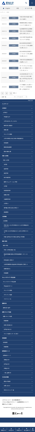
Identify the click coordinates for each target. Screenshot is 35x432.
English (8, 8)
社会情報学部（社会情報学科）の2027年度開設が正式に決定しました (26, 31)
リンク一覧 (29, 8)
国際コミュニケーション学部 (10, 182)
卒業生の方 (6, 368)
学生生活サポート (8, 286)
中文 (17, 8)
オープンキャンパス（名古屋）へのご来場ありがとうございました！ (26, 68)
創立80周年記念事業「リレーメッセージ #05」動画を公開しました (26, 54)
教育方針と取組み (8, 125)
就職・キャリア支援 (7, 316)
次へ (14, 93)
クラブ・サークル (7, 299)
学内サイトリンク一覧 (9, 390)
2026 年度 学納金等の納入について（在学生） (26, 38)
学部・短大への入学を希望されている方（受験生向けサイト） (16, 225)
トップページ (5, 104)
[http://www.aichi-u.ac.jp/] (17, 413)
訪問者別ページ (7, 355)
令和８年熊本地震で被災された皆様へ (26, 18)
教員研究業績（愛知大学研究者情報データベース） (16, 254)
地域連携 (6, 143)
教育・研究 (5, 245)
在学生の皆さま (7, 329)
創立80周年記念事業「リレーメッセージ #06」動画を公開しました (26, 45)
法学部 (5, 164)
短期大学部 (6, 195)
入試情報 (5, 221)
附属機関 (6, 273)
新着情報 (6, 320)
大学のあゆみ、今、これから (10, 121)
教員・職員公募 (7, 151)
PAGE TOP (30, 100)
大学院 (5, 203)
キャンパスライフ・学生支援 (9, 281)
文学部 (5, 186)
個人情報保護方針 (16, 399)
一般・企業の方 (7, 373)
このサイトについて (6, 399)
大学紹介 (5, 112)
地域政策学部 (7, 190)
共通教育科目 (7, 199)
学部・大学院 (6, 160)
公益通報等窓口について (22, 402)
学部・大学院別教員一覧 (9, 250)
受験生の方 (6, 359)
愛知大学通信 (7, 381)
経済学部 (6, 169)
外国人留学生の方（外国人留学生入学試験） (14, 237)
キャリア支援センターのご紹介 (11, 334)
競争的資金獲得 (8, 147)
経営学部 (6, 173)
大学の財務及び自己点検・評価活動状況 (13, 138)
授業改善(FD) (7, 269)
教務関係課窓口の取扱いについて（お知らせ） (26, 24)
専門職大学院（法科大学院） (10, 208)
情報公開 (6, 130)
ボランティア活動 (8, 294)
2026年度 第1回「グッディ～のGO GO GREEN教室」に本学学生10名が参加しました (26, 77)
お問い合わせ (7, 385)
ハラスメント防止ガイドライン (8, 402)
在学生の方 (6, 364)
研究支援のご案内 (8, 260)
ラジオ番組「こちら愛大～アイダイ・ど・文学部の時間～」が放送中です (26, 87)
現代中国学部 (7, 177)
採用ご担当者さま (8, 325)
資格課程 (6, 212)
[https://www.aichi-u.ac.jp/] (8, 3)
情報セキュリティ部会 (6, 404)
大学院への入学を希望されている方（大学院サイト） (16, 231)
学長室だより (7, 117)
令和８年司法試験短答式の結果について (26, 61)
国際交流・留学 (6, 308)
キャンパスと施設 (8, 134)
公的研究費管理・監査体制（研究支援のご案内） (15, 264)
